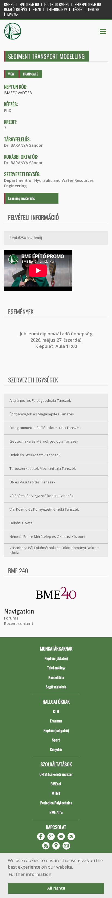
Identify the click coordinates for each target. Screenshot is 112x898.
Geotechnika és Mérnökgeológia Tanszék (44, 441)
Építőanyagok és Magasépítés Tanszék (42, 414)
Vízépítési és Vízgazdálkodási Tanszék (41, 495)
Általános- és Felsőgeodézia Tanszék (40, 400)
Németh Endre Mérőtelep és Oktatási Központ (47, 536)
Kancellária (56, 677)
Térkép (78, 9)
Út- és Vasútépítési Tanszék (32, 482)
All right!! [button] (56, 888)
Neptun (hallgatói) (56, 730)
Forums (11, 618)
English (93, 9)
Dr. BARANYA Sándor (23, 145)
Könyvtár (56, 749)
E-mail (37, 9)
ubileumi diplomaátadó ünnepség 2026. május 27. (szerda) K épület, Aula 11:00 (56, 340)
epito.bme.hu (29, 4)
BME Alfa (56, 812)
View (11, 74)
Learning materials (21, 198)
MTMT (56, 793)
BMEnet (56, 783)
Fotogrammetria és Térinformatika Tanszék (45, 427)
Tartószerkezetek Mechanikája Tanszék (43, 468)
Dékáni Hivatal (21, 522)
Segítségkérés (56, 686)
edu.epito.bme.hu (56, 4)
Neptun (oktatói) (56, 658)
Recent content (18, 623)
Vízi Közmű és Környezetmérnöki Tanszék (44, 509)
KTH (56, 711)
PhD (7, 110)
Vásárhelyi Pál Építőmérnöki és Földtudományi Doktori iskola (54, 550)
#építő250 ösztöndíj (26, 237)
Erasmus (56, 721)
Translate (30, 74)
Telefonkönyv (57, 9)
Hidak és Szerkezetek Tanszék (35, 454)
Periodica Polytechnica (56, 802)
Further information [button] (30, 874)
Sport (56, 740)
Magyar (12, 14)
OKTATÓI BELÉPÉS (15, 9)
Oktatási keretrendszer (56, 774)
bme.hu (9, 4)
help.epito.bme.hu (88, 4)
